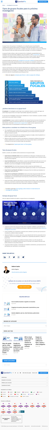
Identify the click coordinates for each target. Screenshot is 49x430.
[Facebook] (9, 257)
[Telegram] (23, 257)
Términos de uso (45, 426)
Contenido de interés (6, 385)
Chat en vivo (34, 372)
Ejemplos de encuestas (6, 380)
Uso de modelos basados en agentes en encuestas (23, 301)
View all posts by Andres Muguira (19, 272)
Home (3, 5)
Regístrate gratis (43, 1)
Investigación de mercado (12, 5)
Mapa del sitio (27, 426)
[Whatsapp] (18, 257)
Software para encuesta (6, 382)
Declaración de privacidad (35, 426)
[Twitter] (14, 257)
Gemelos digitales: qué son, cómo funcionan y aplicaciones (25, 313)
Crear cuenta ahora (24, 286)
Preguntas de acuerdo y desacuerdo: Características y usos (25, 307)
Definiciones (4, 377)
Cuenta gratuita (43, 372)
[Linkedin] (5, 257)
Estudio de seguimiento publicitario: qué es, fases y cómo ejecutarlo (18, 347)
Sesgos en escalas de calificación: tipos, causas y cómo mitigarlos (40, 340)
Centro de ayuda (27, 372)
